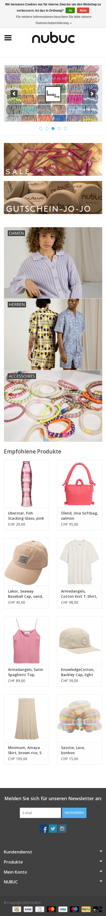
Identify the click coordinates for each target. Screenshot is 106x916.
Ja (70, 10)
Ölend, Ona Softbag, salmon (79, 516)
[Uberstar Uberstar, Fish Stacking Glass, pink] (26, 484)
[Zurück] (14, 93)
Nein (83, 10)
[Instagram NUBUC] (62, 828)
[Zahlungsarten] (16, 909)
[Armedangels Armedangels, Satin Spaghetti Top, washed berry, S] (26, 640)
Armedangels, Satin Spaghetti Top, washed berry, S (25, 672)
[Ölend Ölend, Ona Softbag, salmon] (79, 484)
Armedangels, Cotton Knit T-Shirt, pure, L (79, 594)
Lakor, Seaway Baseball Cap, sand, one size (25, 594)
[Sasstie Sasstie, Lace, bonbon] (79, 718)
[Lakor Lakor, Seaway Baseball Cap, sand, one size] (26, 562)
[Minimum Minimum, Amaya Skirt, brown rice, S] (26, 718)
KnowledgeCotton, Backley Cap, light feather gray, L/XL (77, 672)
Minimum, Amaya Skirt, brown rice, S (24, 750)
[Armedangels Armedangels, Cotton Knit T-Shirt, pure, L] (79, 562)
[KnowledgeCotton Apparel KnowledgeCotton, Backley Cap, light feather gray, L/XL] (79, 640)
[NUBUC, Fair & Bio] (60, 37)
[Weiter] (92, 93)
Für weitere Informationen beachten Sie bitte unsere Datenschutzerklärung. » (54, 20)
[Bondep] (53, 93)
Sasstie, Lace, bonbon (73, 750)
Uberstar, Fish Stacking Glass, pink (26, 516)
